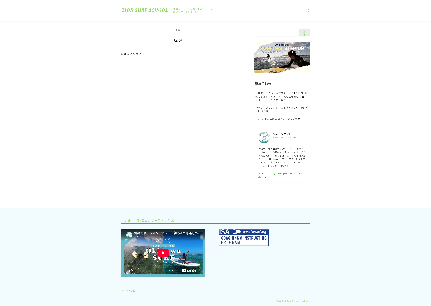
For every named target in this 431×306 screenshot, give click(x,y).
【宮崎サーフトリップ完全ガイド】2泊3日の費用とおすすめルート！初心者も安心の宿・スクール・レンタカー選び (281, 96)
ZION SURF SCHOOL (145, 10)
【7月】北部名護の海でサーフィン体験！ (279, 118)
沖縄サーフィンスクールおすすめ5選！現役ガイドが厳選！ (281, 109)
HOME (125, 290)
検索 (304, 33)
